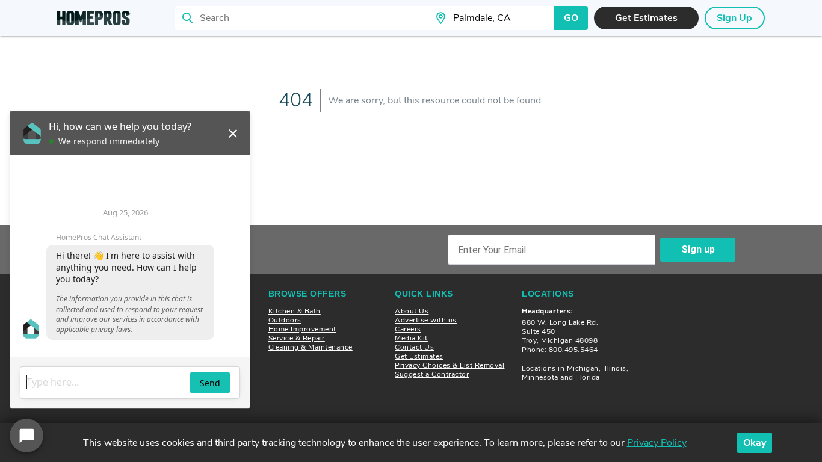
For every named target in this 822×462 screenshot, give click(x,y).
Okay (754, 442)
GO (571, 18)
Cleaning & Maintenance (310, 347)
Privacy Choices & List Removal (449, 365)
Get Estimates (419, 356)
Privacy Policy (657, 442)
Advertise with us (426, 320)
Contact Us (414, 347)
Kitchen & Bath (294, 311)
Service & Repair (296, 338)
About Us (411, 311)
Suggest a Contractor (432, 374)
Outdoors (284, 320)
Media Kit (411, 338)
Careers (408, 329)
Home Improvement (302, 329)
